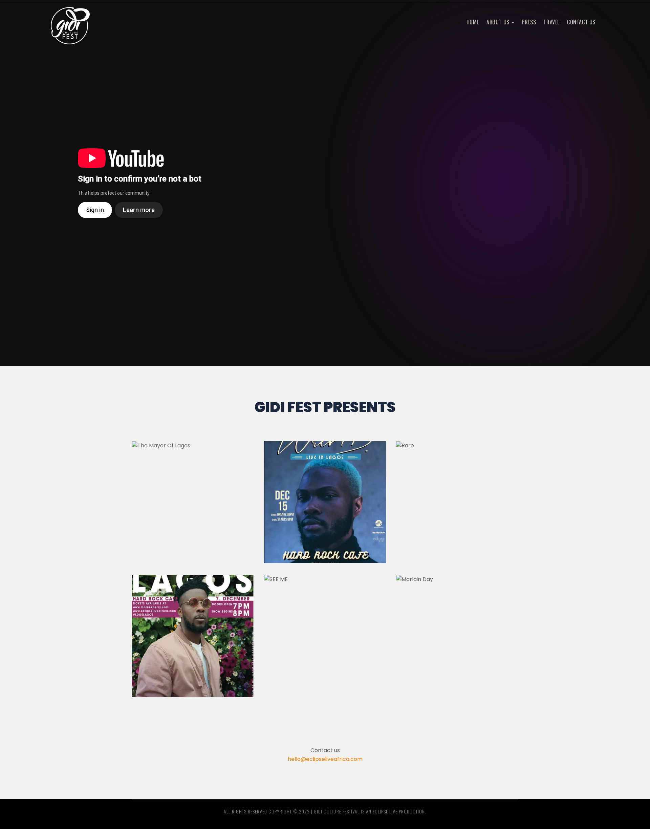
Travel (551, 22)
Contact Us (581, 22)
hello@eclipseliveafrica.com (325, 759)
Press (529, 22)
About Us (498, 22)
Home (473, 22)
